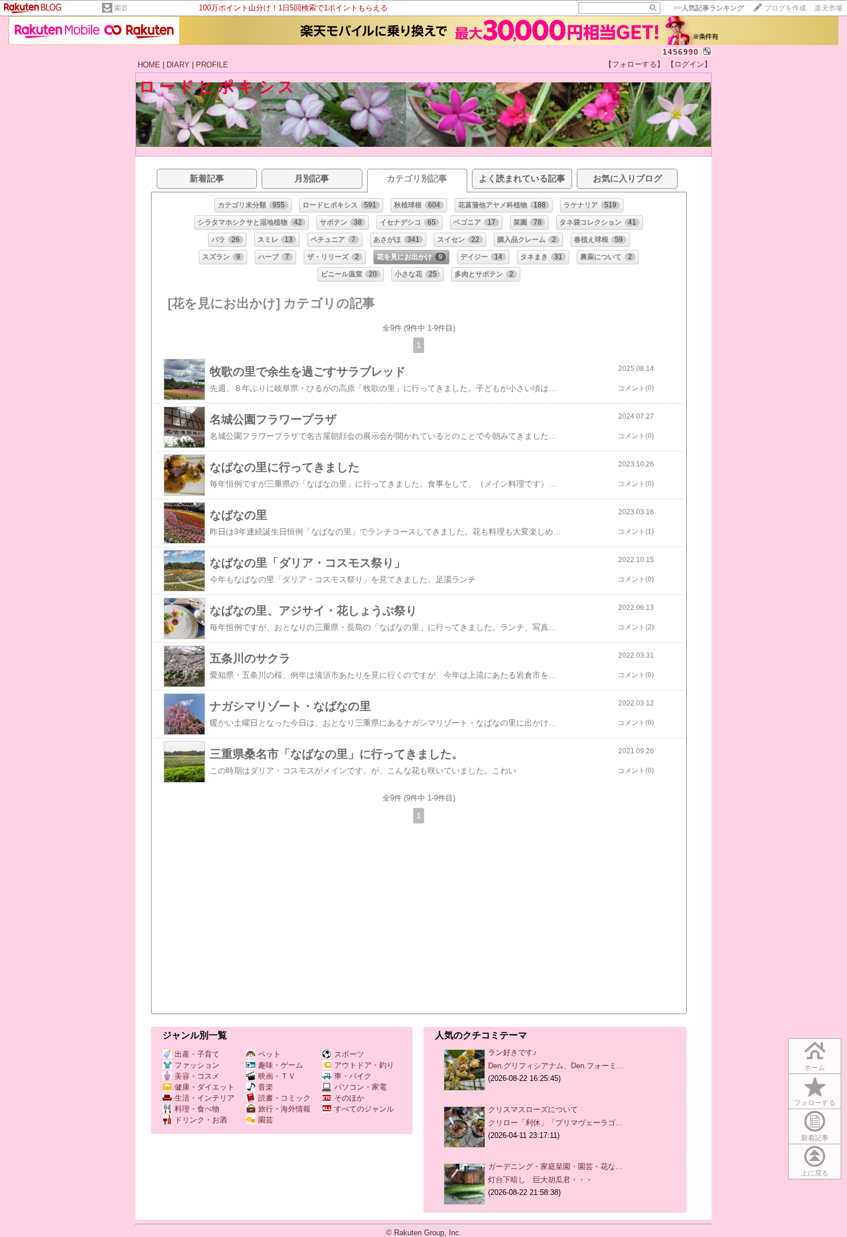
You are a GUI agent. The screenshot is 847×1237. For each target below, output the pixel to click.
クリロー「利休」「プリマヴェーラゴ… (555, 1122)
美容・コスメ (197, 1076)
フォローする (814, 1103)
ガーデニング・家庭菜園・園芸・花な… (555, 1166)
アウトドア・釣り (364, 1065)
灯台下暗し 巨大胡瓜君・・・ (540, 1179)
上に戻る (815, 1173)
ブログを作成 (785, 8)
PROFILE (212, 64)
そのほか (349, 1098)
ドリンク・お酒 (201, 1119)
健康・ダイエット (205, 1087)
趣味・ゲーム (280, 1065)
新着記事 (815, 1138)
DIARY (178, 64)
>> (709, 8)
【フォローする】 (634, 64)
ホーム (814, 1068)
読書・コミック (284, 1098)
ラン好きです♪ (512, 1052)
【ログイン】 (689, 64)
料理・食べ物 (197, 1109)
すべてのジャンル (364, 1109)
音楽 (265, 1087)
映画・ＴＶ (277, 1076)
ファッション (197, 1065)
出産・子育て (197, 1054)
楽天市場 (828, 8)
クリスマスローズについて (533, 1109)
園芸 (121, 8)
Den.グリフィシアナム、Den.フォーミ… (556, 1065)
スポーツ (349, 1054)
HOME (149, 64)
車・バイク (353, 1076)
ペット (269, 1054)
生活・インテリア (205, 1098)
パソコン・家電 (360, 1087)
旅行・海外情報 (284, 1109)
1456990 (681, 52)
